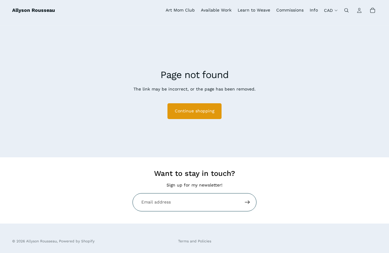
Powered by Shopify (77, 241)
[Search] (346, 10)
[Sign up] (247, 202)
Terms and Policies (194, 241)
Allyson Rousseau (41, 241)
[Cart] (372, 10)
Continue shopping (194, 110)
